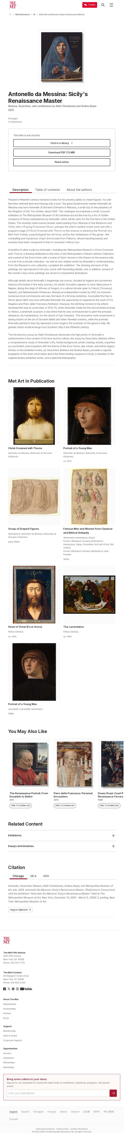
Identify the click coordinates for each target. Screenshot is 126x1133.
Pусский (14, 1119)
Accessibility (9, 1008)
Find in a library (60, 143)
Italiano (63, 1111)
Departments (9, 1004)
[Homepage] (13, 5)
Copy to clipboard (19, 909)
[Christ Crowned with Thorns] (34, 416)
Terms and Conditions (45, 1129)
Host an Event (10, 1035)
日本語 (86, 1111)
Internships (8, 1067)
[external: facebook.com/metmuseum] (4, 989)
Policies (7, 1013)
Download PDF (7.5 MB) (61, 152)
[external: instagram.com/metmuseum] (17, 989)
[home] (11, 14)
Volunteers (8, 1058)
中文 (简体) (109, 1111)
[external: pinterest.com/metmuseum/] (13, 989)
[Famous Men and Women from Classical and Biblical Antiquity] (89, 496)
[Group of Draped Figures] (34, 496)
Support (7, 1026)
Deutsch (75, 1111)
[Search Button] (103, 5)
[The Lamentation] (89, 594)
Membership (9, 1031)
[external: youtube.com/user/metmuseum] (26, 989)
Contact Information (79, 1129)
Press (6, 1018)
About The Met (10, 999)
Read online (62, 162)
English (13, 1111)
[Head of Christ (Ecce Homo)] (34, 594)
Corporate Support (12, 1040)
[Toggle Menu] (111, 5)
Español (25, 1111)
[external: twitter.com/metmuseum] (9, 989)
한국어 (97, 1111)
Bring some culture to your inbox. (27, 1079)
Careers (7, 1053)
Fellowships (9, 1062)
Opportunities (10, 1048)
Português (38, 1111)
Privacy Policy (62, 1129)
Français (52, 1111)
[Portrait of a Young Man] (89, 416)
